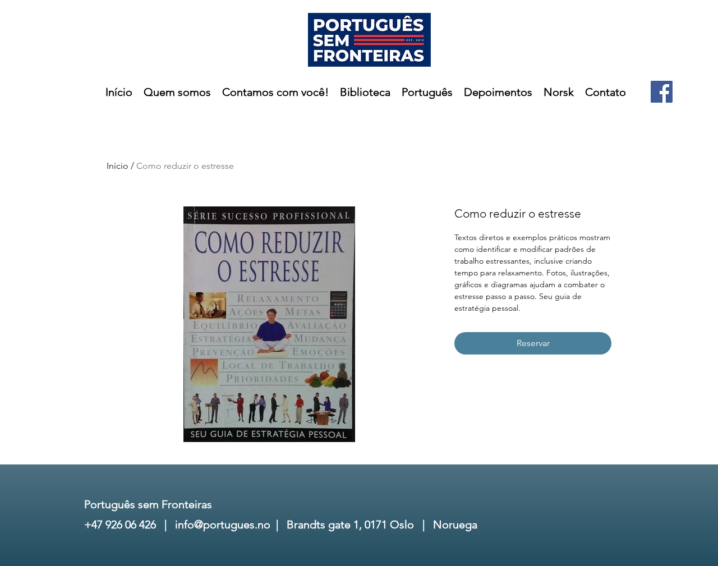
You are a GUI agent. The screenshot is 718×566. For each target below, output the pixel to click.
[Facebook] (662, 92)
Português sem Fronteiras (148, 504)
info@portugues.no (222, 524)
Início (117, 165)
